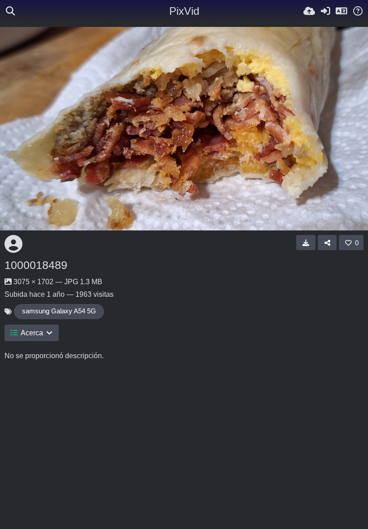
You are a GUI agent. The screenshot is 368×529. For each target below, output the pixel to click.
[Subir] (309, 11)
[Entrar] (325, 11)
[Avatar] (13, 244)
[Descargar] (305, 242)
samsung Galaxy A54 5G (59, 311)
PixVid (184, 11)
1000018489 (35, 265)
